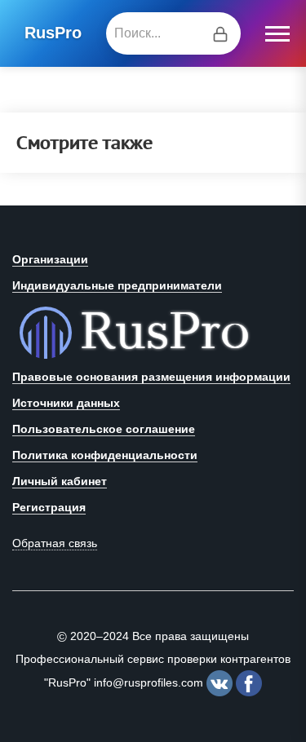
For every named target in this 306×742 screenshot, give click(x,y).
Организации (50, 259)
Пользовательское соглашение (103, 428)
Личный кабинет (59, 481)
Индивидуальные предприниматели (117, 285)
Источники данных (66, 402)
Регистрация (49, 507)
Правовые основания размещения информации (151, 376)
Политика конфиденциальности (104, 455)
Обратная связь (54, 543)
